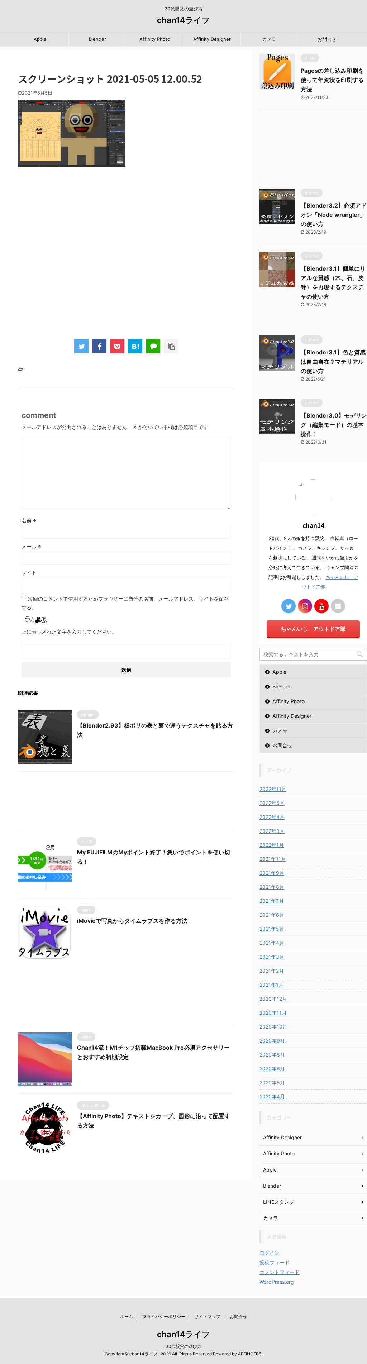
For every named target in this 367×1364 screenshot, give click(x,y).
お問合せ (327, 39)
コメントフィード (279, 1272)
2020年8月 (272, 1054)
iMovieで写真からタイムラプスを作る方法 (132, 920)
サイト (29, 572)
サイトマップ (207, 1316)
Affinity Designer (212, 39)
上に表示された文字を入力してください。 (69, 632)
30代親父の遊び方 (183, 1346)
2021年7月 (271, 901)
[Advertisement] (126, 258)
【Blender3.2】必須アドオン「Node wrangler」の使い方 (334, 215)
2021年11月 (272, 859)
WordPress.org (276, 1282)
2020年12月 (273, 999)
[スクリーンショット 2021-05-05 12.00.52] (135, 346)
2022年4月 (272, 817)
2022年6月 (272, 803)
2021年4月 (271, 943)
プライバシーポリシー (163, 1316)
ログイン (269, 1253)
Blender (97, 39)
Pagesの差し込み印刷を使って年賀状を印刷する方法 (332, 80)
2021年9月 (271, 873)
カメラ (269, 39)
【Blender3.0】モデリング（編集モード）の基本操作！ (334, 425)
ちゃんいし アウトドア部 (313, 628)
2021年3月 (271, 957)
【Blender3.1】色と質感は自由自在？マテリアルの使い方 (333, 362)
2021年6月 (271, 915)
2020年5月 (272, 1082)
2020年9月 (272, 1041)
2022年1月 (271, 845)
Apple (40, 39)
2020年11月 (273, 1013)
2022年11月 (272, 789)
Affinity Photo (154, 39)
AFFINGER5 (249, 1353)
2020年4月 (272, 1096)
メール (31, 546)
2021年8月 (271, 887)
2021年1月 (271, 985)
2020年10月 (273, 1027)
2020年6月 (272, 1068)
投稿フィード (274, 1262)
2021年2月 (271, 971)
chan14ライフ (183, 20)
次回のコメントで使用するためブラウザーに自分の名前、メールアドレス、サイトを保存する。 (125, 603)
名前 (29, 520)
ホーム (126, 1316)
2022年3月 (272, 831)
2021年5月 (271, 929)
